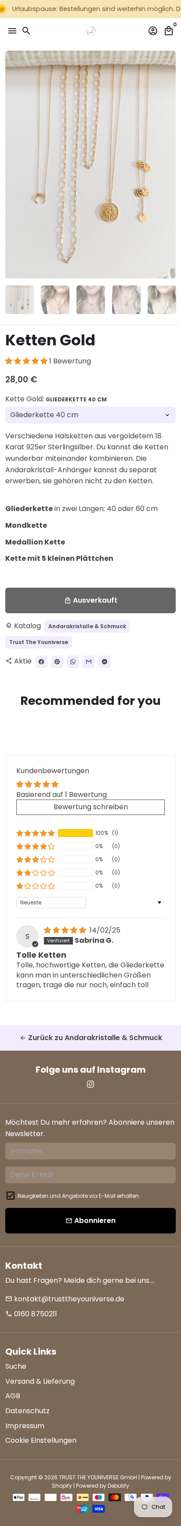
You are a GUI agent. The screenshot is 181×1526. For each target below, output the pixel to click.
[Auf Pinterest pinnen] (57, 662)
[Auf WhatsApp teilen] (73, 662)
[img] (66, 930)
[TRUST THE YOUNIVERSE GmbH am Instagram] (90, 1084)
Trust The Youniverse (38, 642)
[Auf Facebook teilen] (41, 662)
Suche (15, 1366)
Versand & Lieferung (40, 1381)
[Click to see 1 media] (19, 299)
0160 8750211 (31, 1314)
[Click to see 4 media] (126, 299)
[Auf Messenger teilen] (104, 662)
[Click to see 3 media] (90, 299)
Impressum (24, 1426)
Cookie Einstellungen (40, 1440)
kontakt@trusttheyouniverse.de (64, 1299)
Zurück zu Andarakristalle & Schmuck (90, 1038)
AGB (12, 1396)
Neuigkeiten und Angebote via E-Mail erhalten (78, 1196)
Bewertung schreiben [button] (91, 807)
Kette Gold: (56, 399)
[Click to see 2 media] (55, 299)
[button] (27, 361)
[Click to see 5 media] (162, 299)
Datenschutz (27, 1411)
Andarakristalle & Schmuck (87, 626)
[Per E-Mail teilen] (89, 662)
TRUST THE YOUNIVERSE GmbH (98, 1477)
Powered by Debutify (102, 1485)
